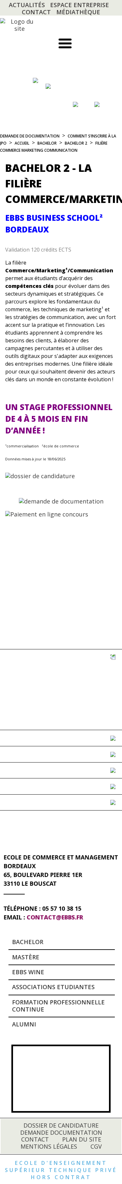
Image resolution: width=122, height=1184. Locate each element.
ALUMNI (24, 1024)
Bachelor (27, 942)
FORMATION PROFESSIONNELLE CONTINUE (58, 1005)
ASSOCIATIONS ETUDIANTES (53, 987)
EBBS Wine (28, 972)
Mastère (25, 957)
